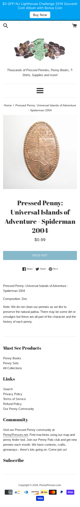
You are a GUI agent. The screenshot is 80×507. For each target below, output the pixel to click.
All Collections (12, 368)
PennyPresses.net (15, 434)
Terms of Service (14, 399)
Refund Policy (12, 404)
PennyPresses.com (50, 485)
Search (8, 389)
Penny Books (12, 358)
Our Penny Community (18, 409)
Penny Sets (11, 363)
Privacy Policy (12, 394)
